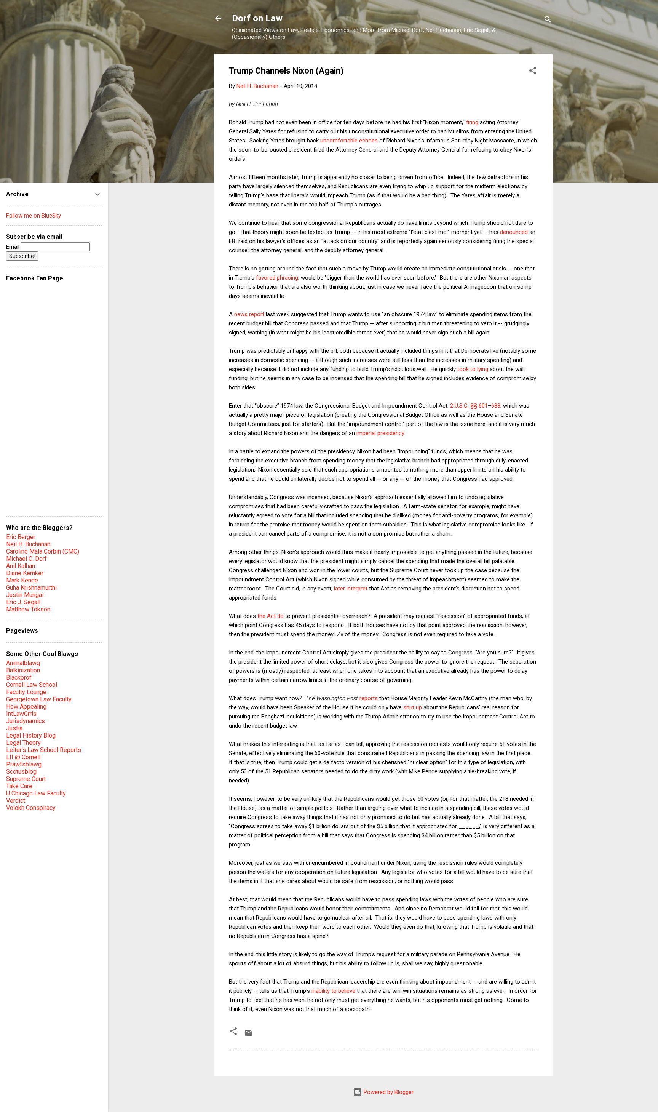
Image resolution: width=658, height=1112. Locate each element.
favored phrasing (277, 277)
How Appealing (26, 706)
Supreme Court (26, 778)
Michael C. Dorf (26, 558)
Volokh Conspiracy (31, 807)
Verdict (15, 800)
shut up (412, 707)
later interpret (350, 588)
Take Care (19, 786)
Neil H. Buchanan (28, 544)
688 (495, 405)
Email (13, 246)
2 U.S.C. (459, 405)
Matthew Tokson (28, 609)
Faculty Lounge (26, 692)
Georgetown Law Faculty (39, 699)
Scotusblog (21, 771)
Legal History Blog (31, 735)
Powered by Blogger (388, 1092)
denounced (514, 232)
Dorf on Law (257, 18)
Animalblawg (23, 663)
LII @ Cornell (23, 757)
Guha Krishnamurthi (31, 587)
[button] (532, 72)
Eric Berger (20, 537)
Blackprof (19, 677)
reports (368, 698)
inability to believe (333, 990)
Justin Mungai (24, 594)
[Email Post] (248, 1035)
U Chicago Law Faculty (36, 793)
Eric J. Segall (23, 602)
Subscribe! (22, 256)
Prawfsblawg (24, 764)
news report (249, 314)
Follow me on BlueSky (33, 215)
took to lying (472, 369)
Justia (14, 728)
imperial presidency (380, 433)
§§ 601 (479, 405)
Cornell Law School (31, 684)
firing (472, 122)
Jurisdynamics (25, 721)
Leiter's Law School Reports (43, 750)
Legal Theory (23, 742)
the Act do (270, 616)
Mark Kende (22, 580)
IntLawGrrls (21, 713)
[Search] (548, 20)
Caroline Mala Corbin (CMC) (42, 551)
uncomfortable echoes (349, 140)
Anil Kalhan (20, 566)
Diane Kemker (24, 573)
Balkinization (23, 670)
